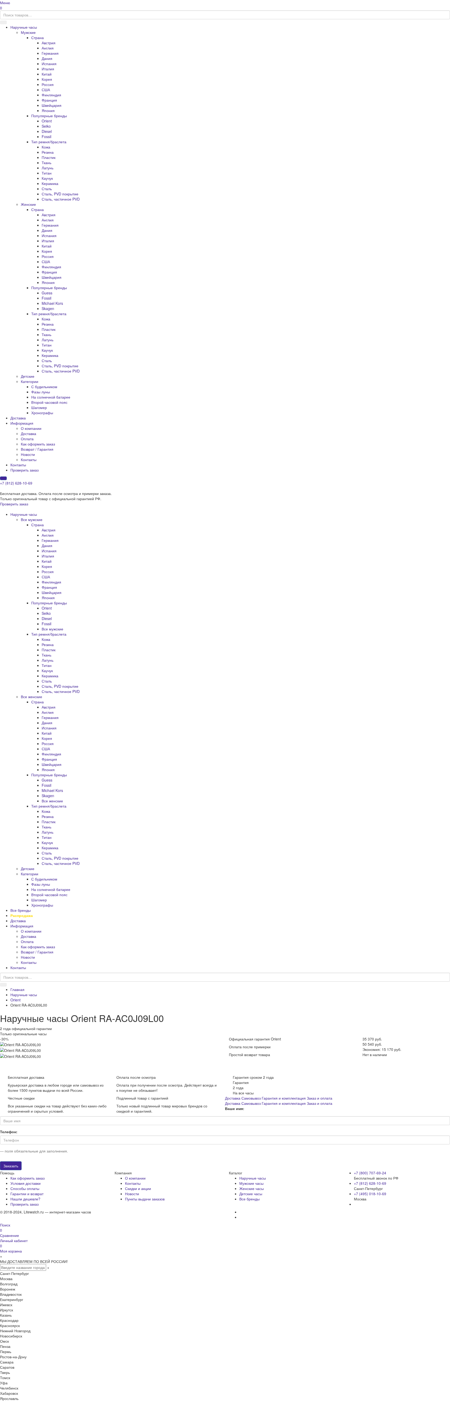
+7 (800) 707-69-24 (370, 1172)
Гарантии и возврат (26, 1193)
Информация (21, 423)
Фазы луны (40, 391)
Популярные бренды (49, 115)
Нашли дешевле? (25, 1198)
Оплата (27, 438)
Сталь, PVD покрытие (60, 193)
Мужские (28, 32)
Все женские (31, 696)
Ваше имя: (234, 1108)
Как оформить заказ (38, 444)
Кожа (46, 147)
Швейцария (51, 105)
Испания (49, 63)
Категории (29, 381)
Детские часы (250, 1193)
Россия (48, 84)
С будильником (44, 386)
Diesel (47, 131)
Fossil (46, 136)
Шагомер (39, 407)
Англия (48, 48)
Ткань (46, 162)
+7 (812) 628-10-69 (16, 483)
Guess (47, 292)
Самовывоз (251, 1098)
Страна (37, 37)
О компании (31, 428)
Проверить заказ (24, 470)
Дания (47, 58)
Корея (47, 79)
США (46, 89)
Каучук (47, 178)
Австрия (48, 42)
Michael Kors (52, 303)
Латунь (47, 167)
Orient (47, 120)
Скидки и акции (138, 1188)
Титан (47, 173)
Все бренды (20, 910)
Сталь (47, 188)
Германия (50, 53)
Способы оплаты (24, 1188)
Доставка (18, 417)
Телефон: (8, 1131)
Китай (47, 74)
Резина (48, 152)
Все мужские (31, 519)
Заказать (10, 1165)
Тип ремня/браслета (48, 141)
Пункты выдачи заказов (145, 1198)
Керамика (50, 183)
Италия (48, 68)
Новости (28, 454)
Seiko (46, 126)
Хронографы (42, 412)
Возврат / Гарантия (37, 449)
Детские (27, 376)
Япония (48, 110)
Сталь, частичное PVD (61, 199)
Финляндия (51, 94)
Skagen (48, 308)
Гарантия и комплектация (284, 1098)
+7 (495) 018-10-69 (370, 1193)
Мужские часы (251, 1183)
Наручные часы (23, 27)
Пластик (48, 157)
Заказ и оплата (319, 1098)
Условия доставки (25, 1183)
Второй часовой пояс (49, 402)
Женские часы (251, 1188)
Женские (28, 204)
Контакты (28, 459)
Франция (49, 100)
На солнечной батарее (50, 397)
